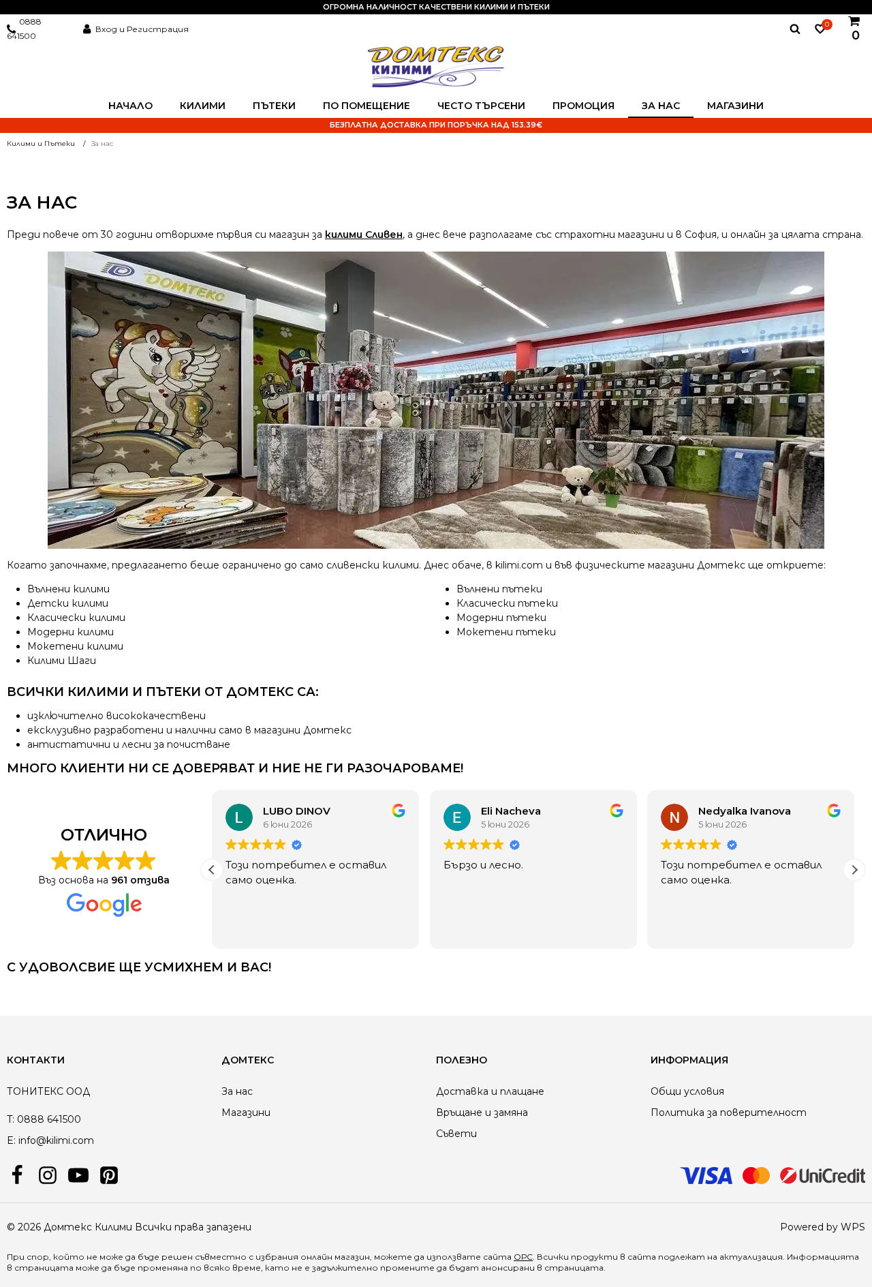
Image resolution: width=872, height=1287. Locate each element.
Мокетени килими (75, 646)
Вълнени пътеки (499, 589)
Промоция (583, 106)
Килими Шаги (61, 660)
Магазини (735, 106)
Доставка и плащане (490, 1091)
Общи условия (687, 1091)
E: (11, 1140)
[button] (854, 870)
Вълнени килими (68, 589)
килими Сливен (364, 234)
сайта (641, 1257)
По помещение (366, 106)
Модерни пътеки (501, 617)
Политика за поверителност (729, 1112)
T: (10, 1119)
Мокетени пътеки (506, 632)
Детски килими (67, 603)
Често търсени (481, 106)
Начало (130, 106)
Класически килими (76, 617)
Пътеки (274, 106)
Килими (202, 106)
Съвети (456, 1133)
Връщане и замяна (482, 1112)
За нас (661, 106)
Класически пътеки (507, 603)
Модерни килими (70, 632)
